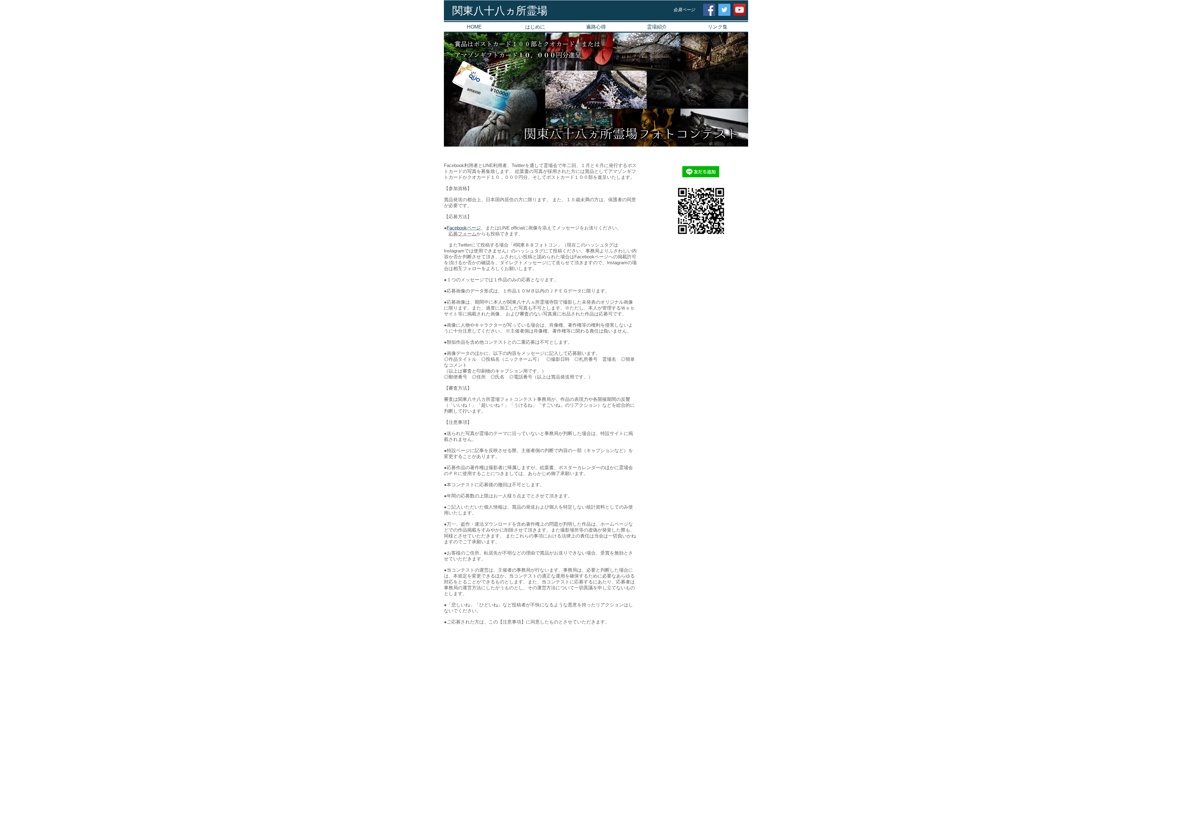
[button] (656, 27)
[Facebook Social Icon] (709, 10)
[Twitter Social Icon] (724, 10)
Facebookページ (464, 227)
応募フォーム (462, 233)
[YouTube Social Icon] (740, 10)
